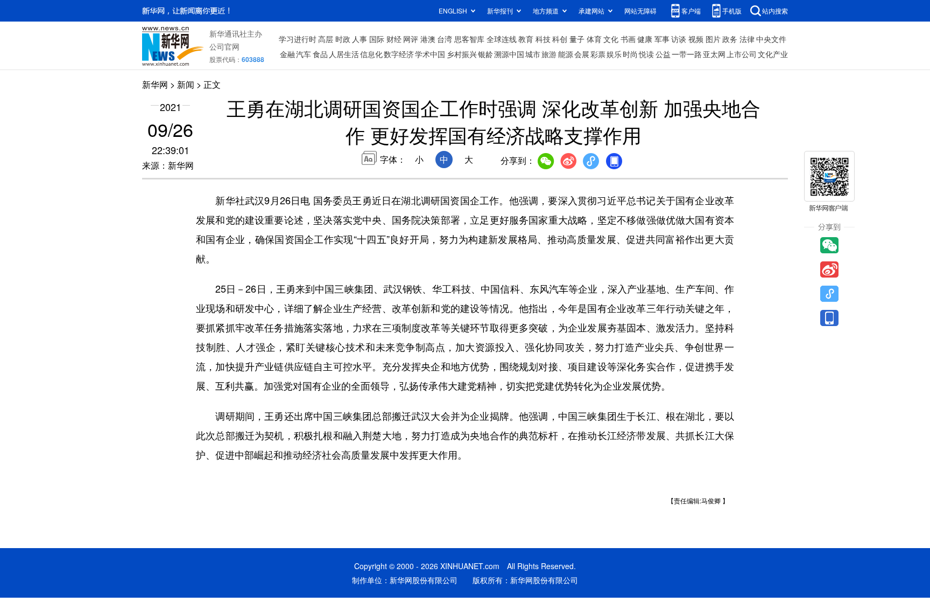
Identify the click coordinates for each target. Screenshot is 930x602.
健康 (644, 38)
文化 (610, 38)
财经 (393, 38)
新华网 (155, 84)
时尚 (630, 54)
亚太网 (714, 54)
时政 (342, 38)
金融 (287, 54)
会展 (581, 54)
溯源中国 (509, 54)
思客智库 (469, 38)
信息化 (371, 54)
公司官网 (224, 46)
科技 (543, 38)
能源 (565, 54)
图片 (713, 38)
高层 (325, 38)
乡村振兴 (462, 54)
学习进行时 (297, 38)
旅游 (548, 54)
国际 (376, 38)
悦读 (646, 54)
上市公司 (742, 54)
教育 (525, 38)
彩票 (597, 54)
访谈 (678, 38)
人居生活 (344, 54)
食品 (320, 54)
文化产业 (773, 54)
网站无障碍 (640, 10)
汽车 (303, 54)
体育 (594, 38)
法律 (747, 38)
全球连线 (502, 38)
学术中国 (430, 54)
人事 (359, 38)
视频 (695, 38)
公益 (663, 54)
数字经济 (399, 54)
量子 (576, 38)
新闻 (185, 84)
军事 (662, 38)
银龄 (485, 54)
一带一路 (687, 54)
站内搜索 (775, 10)
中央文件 (771, 38)
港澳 (427, 38)
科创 (559, 38)
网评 (410, 38)
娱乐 (614, 54)
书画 (628, 38)
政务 (729, 38)
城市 (532, 54)
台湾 (444, 38)
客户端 (691, 10)
